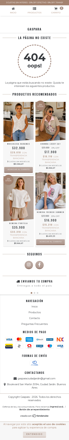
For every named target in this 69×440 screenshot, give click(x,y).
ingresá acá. (57, 406)
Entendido (34, 434)
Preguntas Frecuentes (34, 324)
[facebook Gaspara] (39, 265)
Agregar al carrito (19, 169)
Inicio (34, 306)
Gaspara (34, 29)
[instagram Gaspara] (29, 265)
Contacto (34, 318)
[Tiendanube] (34, 417)
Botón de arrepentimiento (34, 409)
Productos (34, 312)
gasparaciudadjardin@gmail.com (36, 378)
